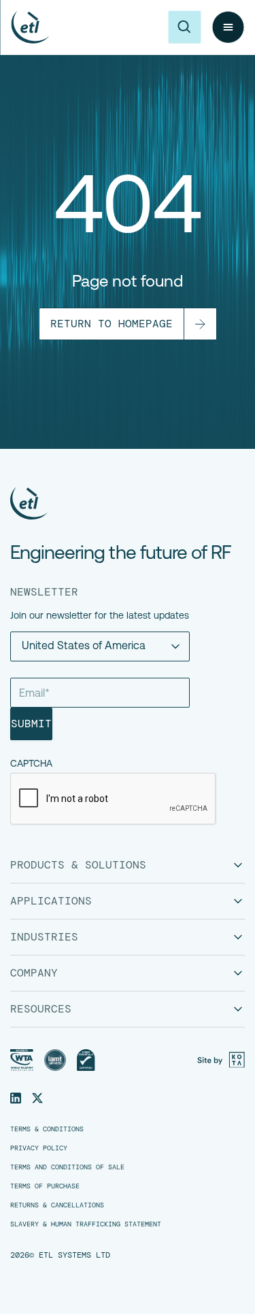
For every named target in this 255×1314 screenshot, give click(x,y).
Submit (31, 723)
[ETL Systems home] (30, 27)
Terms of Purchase (45, 1186)
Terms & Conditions (47, 1129)
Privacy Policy (38, 1148)
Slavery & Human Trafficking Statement (85, 1224)
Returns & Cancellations (57, 1205)
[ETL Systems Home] (120, 503)
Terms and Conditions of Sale (67, 1167)
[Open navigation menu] (227, 27)
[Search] (184, 27)
